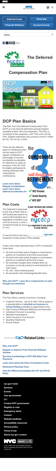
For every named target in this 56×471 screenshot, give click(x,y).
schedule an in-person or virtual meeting (27, 305)
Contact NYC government (16, 403)
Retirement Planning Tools (16, 366)
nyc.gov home (11, 383)
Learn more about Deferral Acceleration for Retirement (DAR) (23, 190)
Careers (8, 414)
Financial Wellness (14, 24)
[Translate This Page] (48, 7)
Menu (5, 7)
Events (7, 391)
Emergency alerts (12, 411)
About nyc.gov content (15, 434)
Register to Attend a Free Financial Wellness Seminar (24, 351)
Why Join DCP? (10, 345)
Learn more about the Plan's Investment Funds (26, 362)
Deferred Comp (14, 19)
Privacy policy (11, 426)
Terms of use (10, 430)
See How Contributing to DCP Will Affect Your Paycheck (25, 357)
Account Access (41, 24)
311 (5, 399)
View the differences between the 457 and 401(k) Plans (26, 372)
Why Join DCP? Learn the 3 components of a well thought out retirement (27, 282)
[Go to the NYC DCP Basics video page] (28, 94)
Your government (12, 395)
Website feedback (12, 418)
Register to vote (12, 407)
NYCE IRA (42, 19)
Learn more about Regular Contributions (14, 185)
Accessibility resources (15, 422)
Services (8, 387)
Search (32, 441)
